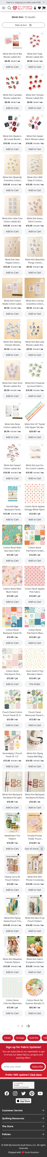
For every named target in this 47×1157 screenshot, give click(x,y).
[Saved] (39, 8)
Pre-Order (34, 684)
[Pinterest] (31, 1093)
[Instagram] (15, 1093)
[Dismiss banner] (44, 2)
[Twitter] (23, 1093)
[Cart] (44, 8)
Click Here (36, 1074)
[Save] (19, 34)
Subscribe (37, 1066)
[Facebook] (6, 1093)
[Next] (27, 1026)
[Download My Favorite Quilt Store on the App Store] (23, 1100)
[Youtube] (40, 1093)
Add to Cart (12, 66)
